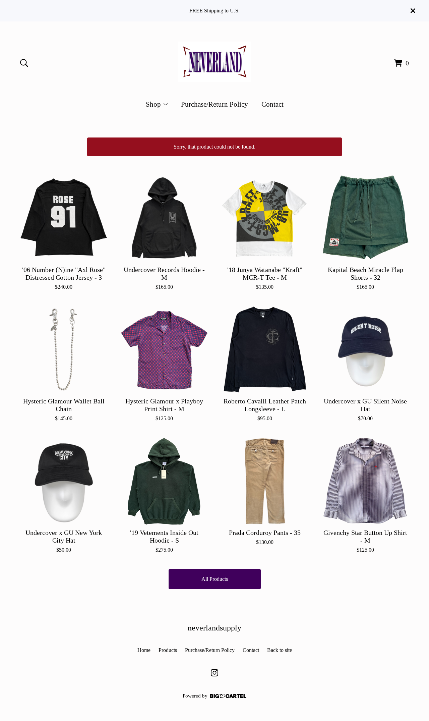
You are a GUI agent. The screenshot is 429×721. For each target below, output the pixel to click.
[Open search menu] (24, 63)
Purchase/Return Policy (214, 104)
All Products (214, 579)
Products (168, 650)
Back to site (279, 650)
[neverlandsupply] (214, 62)
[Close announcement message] (413, 10)
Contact (272, 104)
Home (143, 650)
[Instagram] (214, 673)
